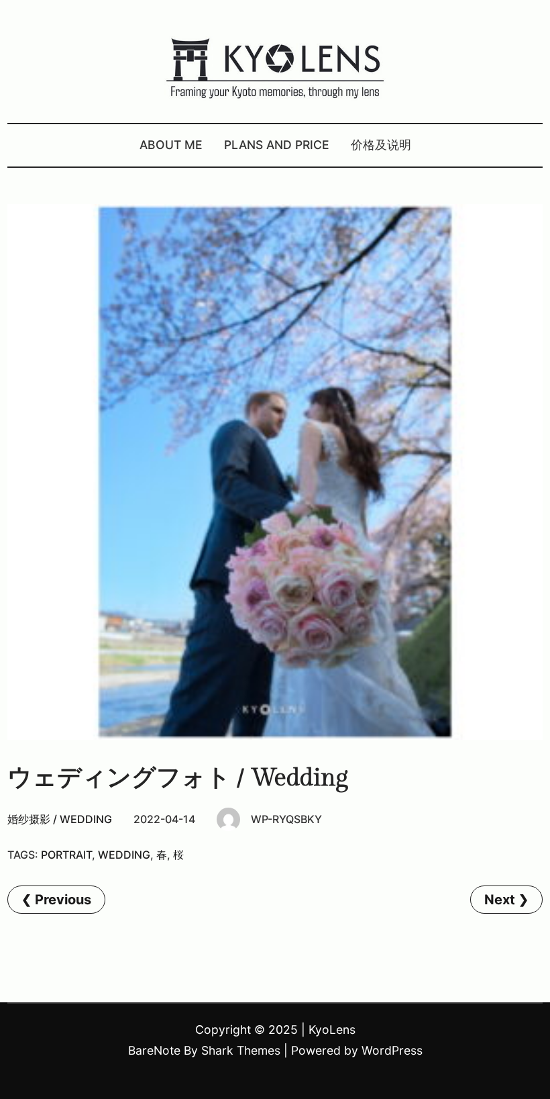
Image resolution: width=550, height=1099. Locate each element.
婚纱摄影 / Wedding (59, 819)
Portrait (66, 854)
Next (499, 900)
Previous (63, 900)
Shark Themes (240, 1050)
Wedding (124, 854)
